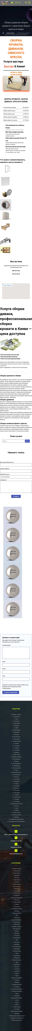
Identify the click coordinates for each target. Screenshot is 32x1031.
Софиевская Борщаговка (16, 824)
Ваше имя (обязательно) (6, 467)
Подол (17, 788)
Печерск (17, 978)
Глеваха (17, 748)
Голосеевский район (17, 913)
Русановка (17, 795)
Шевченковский (17, 819)
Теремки (17, 804)
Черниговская (16, 817)
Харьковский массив (17, 808)
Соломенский (16, 801)
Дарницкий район (16, 918)
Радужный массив (17, 989)
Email (4, 673)
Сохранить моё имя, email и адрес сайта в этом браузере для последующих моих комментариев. (15, 691)
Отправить (16, 501)
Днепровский (16, 927)
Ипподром (17, 938)
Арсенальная (17, 875)
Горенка (17, 752)
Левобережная (17, 768)
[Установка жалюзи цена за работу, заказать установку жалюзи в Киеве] (5, 186)
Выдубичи (16, 900)
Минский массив (17, 777)
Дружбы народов (16, 761)
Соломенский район (17, 996)
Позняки (17, 790)
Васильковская (17, 889)
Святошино (17, 797)
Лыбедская (17, 962)
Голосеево (17, 750)
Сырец (17, 998)
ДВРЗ (16, 920)
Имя (4, 666)
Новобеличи (17, 779)
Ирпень (17, 766)
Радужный (17, 792)
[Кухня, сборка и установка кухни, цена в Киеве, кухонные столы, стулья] (12, 613)
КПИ (17, 944)
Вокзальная (17, 895)
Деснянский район (17, 924)
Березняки (17, 721)
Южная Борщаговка (17, 1025)
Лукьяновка (17, 960)
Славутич (17, 799)
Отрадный (16, 786)
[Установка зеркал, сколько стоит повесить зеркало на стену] (5, 209)
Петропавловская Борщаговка (17, 826)
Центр (16, 813)
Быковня (17, 730)
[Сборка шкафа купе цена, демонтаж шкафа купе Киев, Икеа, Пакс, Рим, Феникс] (12, 539)
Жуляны (17, 935)
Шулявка (17, 821)
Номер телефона (4, 473)
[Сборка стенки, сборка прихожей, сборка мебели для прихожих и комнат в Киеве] (12, 595)
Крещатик (16, 947)
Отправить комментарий (10, 697)
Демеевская (17, 922)
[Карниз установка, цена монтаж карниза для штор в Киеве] (5, 245)
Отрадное (16, 976)
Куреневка (17, 949)
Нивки (16, 967)
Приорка (17, 987)
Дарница (17, 757)
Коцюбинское (17, 942)
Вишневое (16, 737)
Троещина (16, 806)
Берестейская (16, 878)
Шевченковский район (17, 1016)
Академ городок (17, 719)
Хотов (16, 810)
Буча (17, 723)
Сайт (3, 680)
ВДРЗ (16, 732)
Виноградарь (17, 735)
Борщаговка (17, 728)
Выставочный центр (17, 902)
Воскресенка (17, 741)
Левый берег (17, 770)
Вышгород (17, 743)
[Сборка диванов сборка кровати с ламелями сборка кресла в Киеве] (12, 558)
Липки (16, 775)
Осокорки (16, 784)
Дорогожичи (17, 759)
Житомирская (16, 763)
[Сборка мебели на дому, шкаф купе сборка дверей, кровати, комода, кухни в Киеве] (5, 221)
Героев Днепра (17, 746)
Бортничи (17, 726)
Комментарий (6, 650)
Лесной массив (17, 772)
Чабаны (17, 815)
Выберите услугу (4, 479)
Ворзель (17, 739)
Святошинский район (16, 993)
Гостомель (17, 755)
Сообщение (3, 485)
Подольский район (17, 982)
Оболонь (17, 781)
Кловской (16, 940)
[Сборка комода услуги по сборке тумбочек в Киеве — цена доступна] (12, 576)
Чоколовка (17, 1014)
